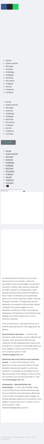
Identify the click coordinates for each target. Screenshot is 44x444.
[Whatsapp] (16, 7)
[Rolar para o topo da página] (1, 441)
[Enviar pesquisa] (24, 191)
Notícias (9, 78)
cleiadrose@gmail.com (12, 354)
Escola (9, 86)
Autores (9, 69)
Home (8, 60)
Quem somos (12, 63)
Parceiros (10, 80)
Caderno (10, 89)
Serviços (9, 66)
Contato (9, 92)
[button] (22, 97)
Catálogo (10, 72)
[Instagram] (10, 7)
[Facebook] (4, 7)
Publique (9, 75)
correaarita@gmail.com (13, 379)
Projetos (9, 83)
